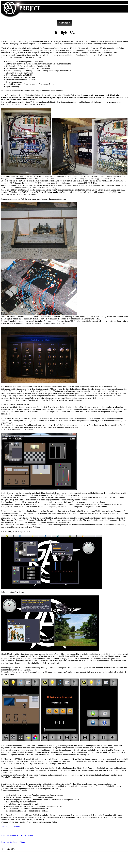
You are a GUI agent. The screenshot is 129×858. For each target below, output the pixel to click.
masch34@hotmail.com (10, 826)
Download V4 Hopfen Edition (13, 842)
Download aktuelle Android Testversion (17, 835)
